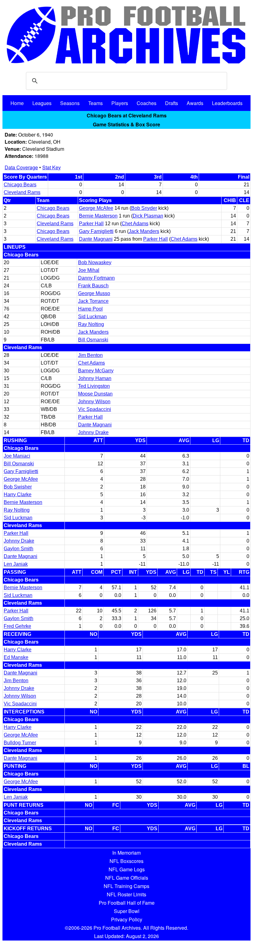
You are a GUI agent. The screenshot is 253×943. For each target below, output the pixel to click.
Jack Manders (144, 231)
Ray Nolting (91, 324)
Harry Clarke (17, 494)
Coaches (146, 103)
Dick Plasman (148, 215)
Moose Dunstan (95, 393)
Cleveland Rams (22, 192)
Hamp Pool (90, 308)
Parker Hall (91, 223)
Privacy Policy (126, 919)
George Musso (94, 293)
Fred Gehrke (17, 626)
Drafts (171, 103)
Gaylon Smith (18, 548)
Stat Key (51, 167)
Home (17, 103)
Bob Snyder (144, 208)
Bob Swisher (18, 486)
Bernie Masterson (98, 215)
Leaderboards (227, 103)
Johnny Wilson (94, 401)
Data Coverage (21, 167)
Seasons (70, 103)
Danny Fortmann (96, 278)
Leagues (42, 103)
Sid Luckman (92, 316)
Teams (95, 103)
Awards (195, 103)
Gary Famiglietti (96, 231)
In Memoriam (126, 852)
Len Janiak (16, 564)
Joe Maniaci (17, 456)
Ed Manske (16, 657)
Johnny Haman (94, 378)
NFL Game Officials (126, 877)
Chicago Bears (20, 184)
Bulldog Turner (20, 742)
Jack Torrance (93, 301)
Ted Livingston (94, 386)
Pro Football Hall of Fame (127, 902)
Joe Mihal (88, 270)
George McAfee (96, 208)
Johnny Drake (93, 432)
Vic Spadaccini (94, 409)
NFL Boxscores (126, 861)
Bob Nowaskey (94, 262)
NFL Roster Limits (126, 894)
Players (119, 103)
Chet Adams (135, 223)
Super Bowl (126, 911)
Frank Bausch (93, 285)
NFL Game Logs (127, 869)
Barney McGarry (96, 370)
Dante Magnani (96, 239)
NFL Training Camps (126, 886)
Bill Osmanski (93, 339)
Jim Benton (90, 355)
